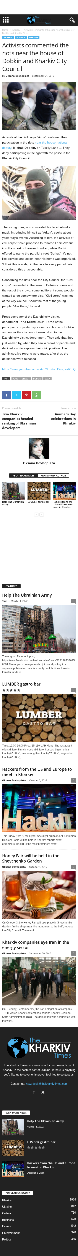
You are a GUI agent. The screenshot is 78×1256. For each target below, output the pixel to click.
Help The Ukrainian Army (13, 503)
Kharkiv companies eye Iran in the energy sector (35, 944)
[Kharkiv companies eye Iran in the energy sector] (39, 981)
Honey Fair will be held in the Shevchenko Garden (30, 858)
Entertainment (11, 1233)
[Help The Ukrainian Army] (13, 491)
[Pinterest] (26, 395)
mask (47, 378)
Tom (4, 601)
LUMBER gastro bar (38, 501)
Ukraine (33, 37)
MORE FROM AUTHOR (53, 475)
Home (5, 29)
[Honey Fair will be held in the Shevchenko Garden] (39, 895)
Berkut (25, 378)
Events (6, 1226)
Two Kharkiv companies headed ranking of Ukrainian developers (19, 421)
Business (8, 1219)
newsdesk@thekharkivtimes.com (47, 1083)
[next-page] (41, 514)
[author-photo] (39, 448)
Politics (20, 37)
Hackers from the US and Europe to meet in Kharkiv (63, 504)
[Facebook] (6, 395)
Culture (6, 1213)
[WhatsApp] (36, 395)
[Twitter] (16, 395)
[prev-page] (36, 514)
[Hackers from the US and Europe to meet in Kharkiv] (64, 491)
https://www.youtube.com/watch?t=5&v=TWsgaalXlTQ (39, 369)
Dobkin (37, 378)
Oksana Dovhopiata (17, 75)
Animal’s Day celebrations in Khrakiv (63, 418)
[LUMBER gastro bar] (39, 491)
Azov (15, 378)
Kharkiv (16, 29)
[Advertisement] (39, 7)
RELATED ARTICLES (23, 475)
